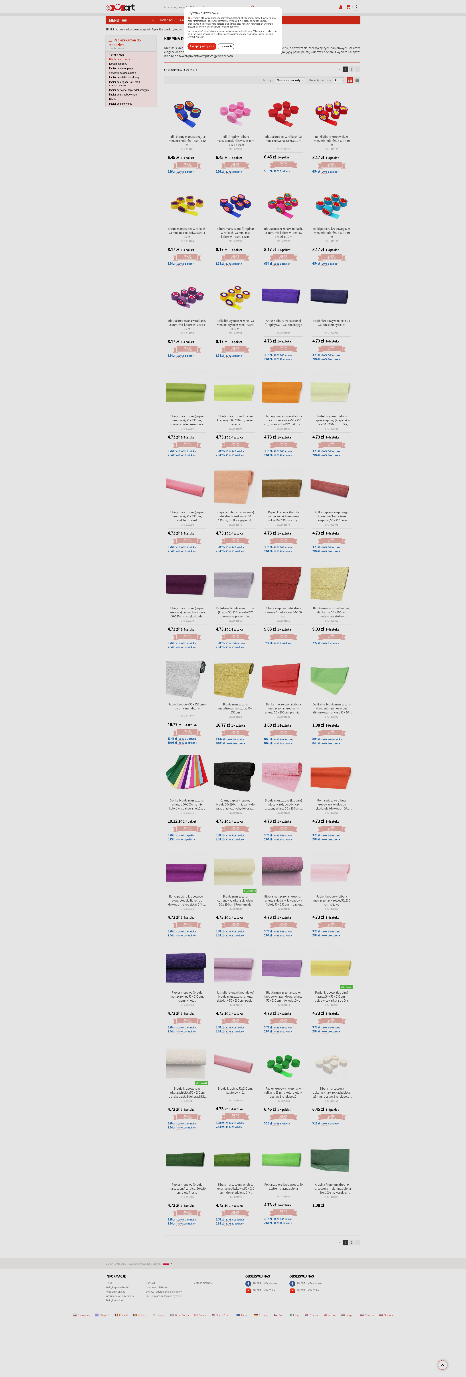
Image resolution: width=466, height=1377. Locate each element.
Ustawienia (226, 46)
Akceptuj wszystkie (202, 46)
